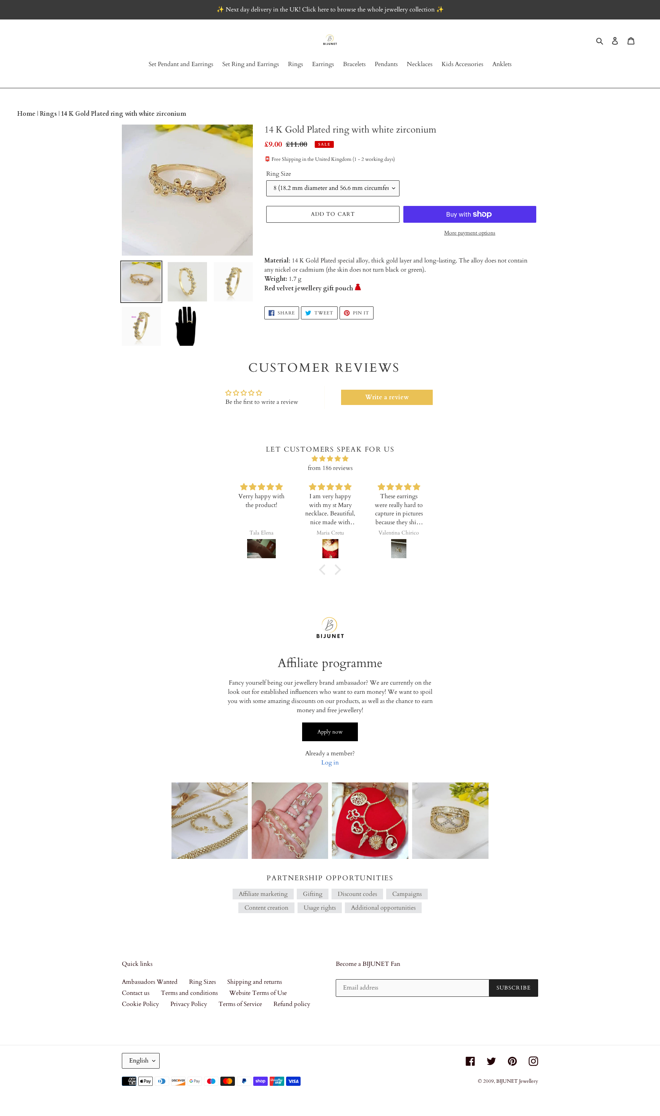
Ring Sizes (202, 982)
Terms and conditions (189, 993)
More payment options (469, 232)
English (139, 1060)
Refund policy (291, 1004)
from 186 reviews (330, 468)
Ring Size (278, 174)
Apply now (330, 731)
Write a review (387, 397)
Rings (49, 114)
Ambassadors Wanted (150, 982)
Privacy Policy (188, 1004)
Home (27, 114)
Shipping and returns (254, 982)
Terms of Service (240, 1004)
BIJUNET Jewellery (517, 1081)
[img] (330, 458)
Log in (330, 762)
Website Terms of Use (258, 993)
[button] (324, 569)
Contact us (135, 993)
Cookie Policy (140, 1004)
